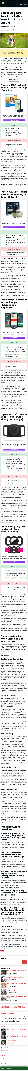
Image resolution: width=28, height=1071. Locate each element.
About (2, 1058)
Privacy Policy (4, 1050)
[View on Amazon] (14, 120)
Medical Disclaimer (6, 1064)
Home (2, 29)
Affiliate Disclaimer (6, 1053)
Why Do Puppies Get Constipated (17, 970)
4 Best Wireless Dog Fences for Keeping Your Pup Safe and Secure (19, 1008)
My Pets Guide (8, 1068)
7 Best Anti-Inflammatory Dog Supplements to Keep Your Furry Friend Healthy (15, 1042)
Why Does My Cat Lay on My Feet (16, 990)
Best (6, 29)
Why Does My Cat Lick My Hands (16, 983)
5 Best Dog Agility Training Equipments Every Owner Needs (6, 1008)
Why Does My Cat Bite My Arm (15, 977)
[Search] (24, 962)
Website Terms (5, 1061)
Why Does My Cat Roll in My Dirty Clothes (16, 997)
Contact (3, 1055)
